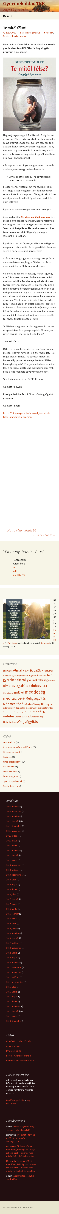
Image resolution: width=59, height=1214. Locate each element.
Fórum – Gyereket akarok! (18, 1055)
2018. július (11, 894)
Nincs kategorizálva (31, 32)
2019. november (13, 865)
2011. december (14, 967)
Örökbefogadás (10, 776)
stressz (23, 36)
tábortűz (32, 712)
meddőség (35, 692)
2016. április (11, 908)
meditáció (11, 698)
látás (16, 692)
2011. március (12, 1006)
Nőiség (45, 704)
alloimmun (8, 670)
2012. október (12, 943)
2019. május (11, 884)
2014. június (11, 928)
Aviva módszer (13, 1046)
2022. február (12, 821)
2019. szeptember (14, 874)
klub (33, 686)
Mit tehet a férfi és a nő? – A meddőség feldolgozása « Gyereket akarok (21, 1149)
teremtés (49, 708)
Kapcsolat (45, 643)
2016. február (12, 913)
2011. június (11, 991)
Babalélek (36, 670)
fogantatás (33, 675)
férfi (49, 675)
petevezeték (8, 708)
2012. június (11, 952)
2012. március (12, 962)
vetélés (8, 716)
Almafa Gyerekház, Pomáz (18, 1041)
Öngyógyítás (28, 721)
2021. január (11, 860)
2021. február (12, 855)
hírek (6, 686)
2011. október (12, 977)
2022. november (13, 811)
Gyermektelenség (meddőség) (17, 747)
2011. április (11, 1001)
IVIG (28, 686)
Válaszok (27, 716)
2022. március (12, 816)
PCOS (52, 704)
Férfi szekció (9, 742)
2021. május (11, 840)
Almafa (18, 670)
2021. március (12, 850)
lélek (21, 692)
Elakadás (24, 675)
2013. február (12, 938)
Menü (6, 15)
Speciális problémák (12, 781)
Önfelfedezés (10, 722)
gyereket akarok (15, 680)
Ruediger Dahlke (11, 36)
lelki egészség (8, 693)
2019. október (12, 869)
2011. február (12, 1011)
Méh (22, 698)
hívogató (18, 685)
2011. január (11, 1016)
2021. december (14, 826)
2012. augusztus (13, 947)
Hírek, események (11, 752)
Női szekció (8, 766)
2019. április (11, 889)
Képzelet (42, 686)
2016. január (11, 918)
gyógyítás (51, 680)
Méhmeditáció (13, 704)
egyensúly (15, 675)
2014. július (11, 923)
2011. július (11, 986)
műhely (27, 704)
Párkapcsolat (19, 708)
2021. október (12, 835)
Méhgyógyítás (36, 698)
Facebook (12, 643)
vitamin (18, 716)
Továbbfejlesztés (11, 786)
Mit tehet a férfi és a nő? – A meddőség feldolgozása (20, 1138)
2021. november (13, 831)
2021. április (11, 845)
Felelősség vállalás (15, 1100)
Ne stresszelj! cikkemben (35, 216)
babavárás (48, 670)
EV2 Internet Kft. (13, 1050)
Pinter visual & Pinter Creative (20, 1060)
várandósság (37, 716)
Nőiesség (36, 704)
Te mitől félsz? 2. (44, 535)
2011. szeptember (14, 982)
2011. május (11, 996)
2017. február (12, 899)
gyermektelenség (37, 680)
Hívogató (7, 756)
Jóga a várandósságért (19, 530)
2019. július (11, 879)
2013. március (12, 933)
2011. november (13, 972)
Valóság (40, 711)
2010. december (14, 1021)
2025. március (12, 806)
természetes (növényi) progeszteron (16, 712)
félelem (49, 32)
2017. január (11, 904)
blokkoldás (7, 676)
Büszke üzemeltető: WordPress (18, 1207)
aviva (27, 670)
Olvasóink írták (10, 771)
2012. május (11, 957)
